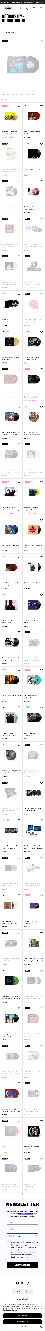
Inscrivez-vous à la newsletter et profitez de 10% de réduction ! (21, 2)
